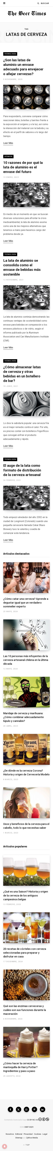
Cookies (37, 1134)
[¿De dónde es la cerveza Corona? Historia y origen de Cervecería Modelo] (26, 749)
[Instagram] (26, 1109)
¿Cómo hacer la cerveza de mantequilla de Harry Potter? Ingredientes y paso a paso (20, 1067)
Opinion (8, 156)
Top (27, 1145)
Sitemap (18, 1138)
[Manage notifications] (4, 1146)
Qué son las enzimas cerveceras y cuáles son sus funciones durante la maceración (24, 1009)
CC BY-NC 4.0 (32, 1120)
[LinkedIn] (42, 1109)
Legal (45, 1134)
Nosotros (10, 1134)
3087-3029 (28, 1127)
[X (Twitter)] (18, 1109)
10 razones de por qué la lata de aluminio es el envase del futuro (23, 167)
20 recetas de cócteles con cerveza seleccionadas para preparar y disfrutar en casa (24, 952)
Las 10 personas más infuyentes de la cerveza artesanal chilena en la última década (25, 660)
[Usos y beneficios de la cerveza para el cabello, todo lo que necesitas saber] (26, 802)
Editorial (18, 1134)
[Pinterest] (34, 1109)
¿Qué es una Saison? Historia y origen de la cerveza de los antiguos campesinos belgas (25, 895)
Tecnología (10, 54)
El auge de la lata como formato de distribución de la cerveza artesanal (22, 470)
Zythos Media (32, 1138)
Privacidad (28, 1134)
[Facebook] (10, 1109)
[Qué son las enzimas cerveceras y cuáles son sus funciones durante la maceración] (26, 985)
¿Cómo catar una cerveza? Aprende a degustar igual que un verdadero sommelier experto (25, 602)
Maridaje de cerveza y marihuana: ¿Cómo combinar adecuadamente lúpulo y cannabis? (23, 717)
